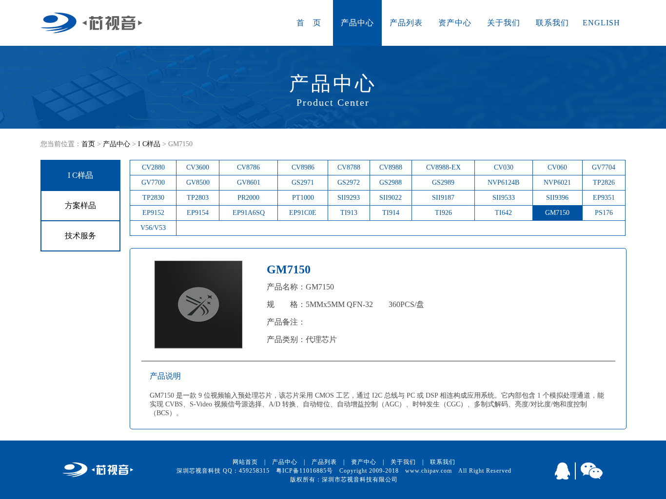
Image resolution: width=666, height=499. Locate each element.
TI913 (348, 212)
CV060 (557, 167)
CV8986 (303, 167)
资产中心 (454, 23)
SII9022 (390, 197)
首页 (88, 144)
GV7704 (603, 167)
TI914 (390, 212)
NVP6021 (557, 182)
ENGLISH (601, 23)
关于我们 (503, 23)
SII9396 (557, 197)
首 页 (308, 23)
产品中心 (357, 23)
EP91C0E (302, 212)
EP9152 (153, 212)
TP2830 (153, 197)
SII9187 (443, 197)
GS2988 (390, 182)
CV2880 (153, 167)
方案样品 (80, 205)
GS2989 (443, 182)
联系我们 (552, 23)
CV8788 (348, 167)
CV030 (503, 167)
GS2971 (303, 182)
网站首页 (245, 462)
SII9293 (348, 197)
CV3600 (197, 167)
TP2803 (198, 197)
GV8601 (248, 182)
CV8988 (390, 167)
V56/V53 (153, 227)
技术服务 (80, 235)
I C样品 (149, 144)
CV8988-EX (443, 167)
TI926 (443, 212)
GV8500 (198, 182)
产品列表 (406, 23)
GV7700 (153, 182)
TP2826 (604, 182)
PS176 (604, 212)
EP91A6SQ (249, 212)
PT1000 (303, 197)
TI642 (503, 212)
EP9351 (604, 197)
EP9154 (198, 212)
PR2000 (248, 197)
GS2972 (348, 182)
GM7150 (557, 212)
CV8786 (248, 167)
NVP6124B (503, 182)
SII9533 (503, 197)
